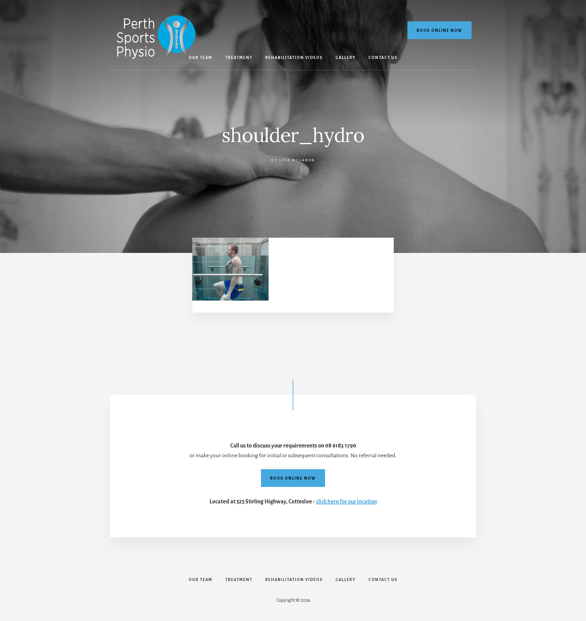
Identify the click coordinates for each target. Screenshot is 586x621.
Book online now (439, 30)
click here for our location (346, 502)
